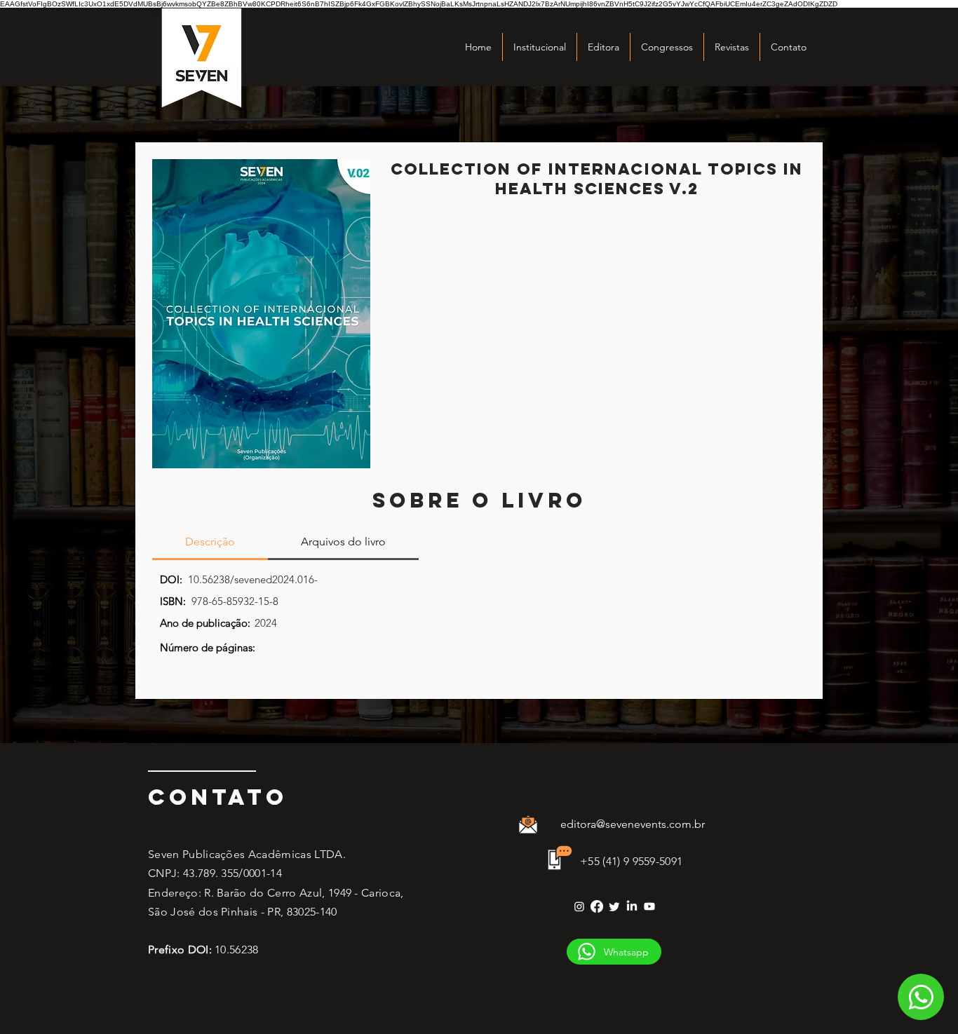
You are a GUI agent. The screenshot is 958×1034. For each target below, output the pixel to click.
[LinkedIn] (632, 906)
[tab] (210, 542)
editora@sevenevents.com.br (632, 824)
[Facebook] (597, 906)
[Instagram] (579, 906)
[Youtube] (649, 906)
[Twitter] (614, 906)
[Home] (921, 997)
